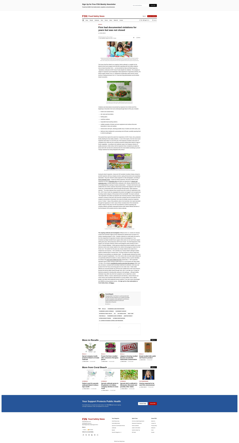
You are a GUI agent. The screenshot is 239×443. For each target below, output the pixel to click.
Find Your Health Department (138, 421)
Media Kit (153, 427)
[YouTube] (147, 20)
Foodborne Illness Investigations (116, 308)
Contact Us (153, 423)
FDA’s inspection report (104, 179)
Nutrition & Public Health (105, 313)
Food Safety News (121, 441)
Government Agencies (121, 311)
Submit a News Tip (136, 430)
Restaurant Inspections (137, 423)
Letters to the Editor (136, 427)
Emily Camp (130, 313)
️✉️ (84, 429)
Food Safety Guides (116, 423)
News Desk (85, 361)
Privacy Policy (154, 425)
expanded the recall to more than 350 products (122, 263)
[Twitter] (141, 20)
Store (152, 430)
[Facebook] (140, 20)
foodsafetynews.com (86, 421)
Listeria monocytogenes (105, 318)
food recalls (102, 315)
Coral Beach (103, 33)
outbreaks (85, 381)
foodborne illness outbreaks (114, 315)
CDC (115, 313)
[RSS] (148, 20)
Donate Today (143, 403)
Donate (152, 432)
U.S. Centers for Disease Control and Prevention (111, 320)
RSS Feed (134, 432)
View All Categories (116, 432)
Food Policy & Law (115, 421)
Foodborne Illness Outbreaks (106, 311)
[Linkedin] (145, 20)
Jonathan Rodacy (128, 315)
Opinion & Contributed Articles (118, 425)
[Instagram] (143, 20)
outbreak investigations (119, 318)
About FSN (152, 403)
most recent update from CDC (114, 259)
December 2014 (113, 181)
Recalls (100, 24)
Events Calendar (135, 425)
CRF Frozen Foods (122, 313)
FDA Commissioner (143, 381)
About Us (153, 421)
